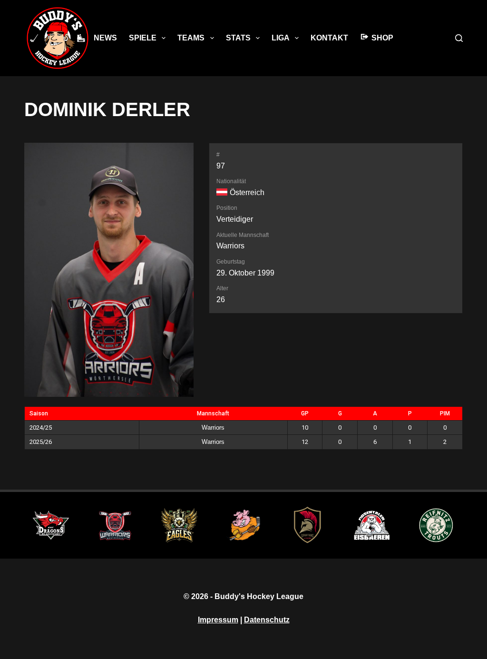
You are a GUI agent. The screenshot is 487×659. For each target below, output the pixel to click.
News (105, 38)
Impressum (218, 620)
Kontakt (329, 38)
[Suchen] (459, 38)
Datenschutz (267, 620)
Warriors (230, 246)
